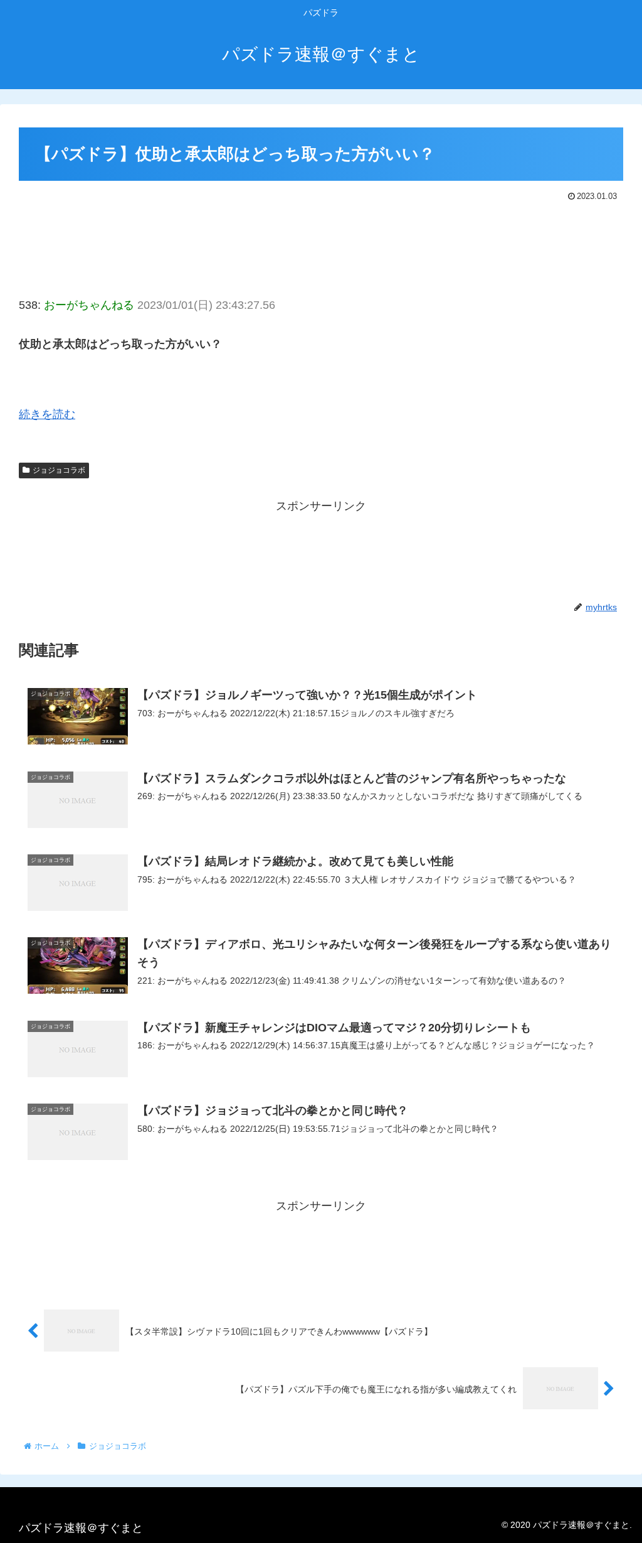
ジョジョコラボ (59, 470)
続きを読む (47, 414)
